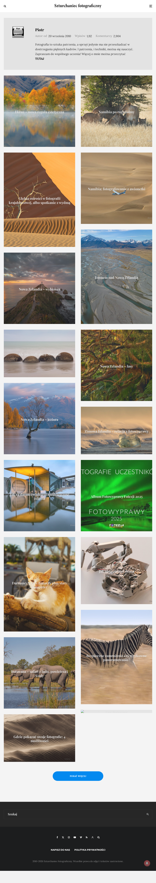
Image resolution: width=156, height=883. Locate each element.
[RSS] (86, 837)
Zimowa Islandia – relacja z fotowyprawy (116, 431)
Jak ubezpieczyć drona (116, 572)
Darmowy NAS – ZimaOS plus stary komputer (39, 585)
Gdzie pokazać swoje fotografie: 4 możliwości (39, 739)
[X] (63, 837)
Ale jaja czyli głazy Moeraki (39, 354)
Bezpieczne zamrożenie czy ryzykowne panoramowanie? (116, 658)
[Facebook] (57, 837)
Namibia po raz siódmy (117, 112)
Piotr (39, 29)
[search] (147, 814)
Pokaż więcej (78, 776)
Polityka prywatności (89, 849)
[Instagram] (69, 837)
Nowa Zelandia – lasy (116, 366)
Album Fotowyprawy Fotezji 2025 (116, 497)
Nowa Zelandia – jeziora (39, 420)
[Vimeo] (81, 837)
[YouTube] (75, 837)
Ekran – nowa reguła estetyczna (39, 112)
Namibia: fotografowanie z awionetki (116, 189)
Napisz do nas (60, 849)
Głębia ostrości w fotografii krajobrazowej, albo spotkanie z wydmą (39, 200)
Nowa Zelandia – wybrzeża (39, 289)
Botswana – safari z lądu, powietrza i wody (39, 674)
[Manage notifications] (147, 863)
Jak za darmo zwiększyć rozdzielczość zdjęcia (39, 496)
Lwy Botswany (116, 712)
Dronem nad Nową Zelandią (116, 278)
